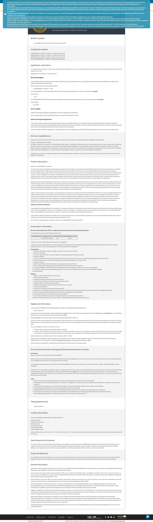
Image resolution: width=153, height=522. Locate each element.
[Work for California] (122, 517)
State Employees (71, 8)
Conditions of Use (40, 517)
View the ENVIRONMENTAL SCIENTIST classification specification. (48, 59)
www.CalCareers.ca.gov (63, 340)
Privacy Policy (51, 517)
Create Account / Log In (119, 8)
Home (52, 8)
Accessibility (61, 517)
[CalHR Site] (95, 517)
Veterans (81, 8)
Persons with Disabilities (93, 8)
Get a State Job (61, 8)
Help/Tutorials (106, 1)
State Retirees (106, 8)
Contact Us (70, 517)
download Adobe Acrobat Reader (118, 521)
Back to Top (30, 517)
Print (100, 23)
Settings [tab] (115, 1)
